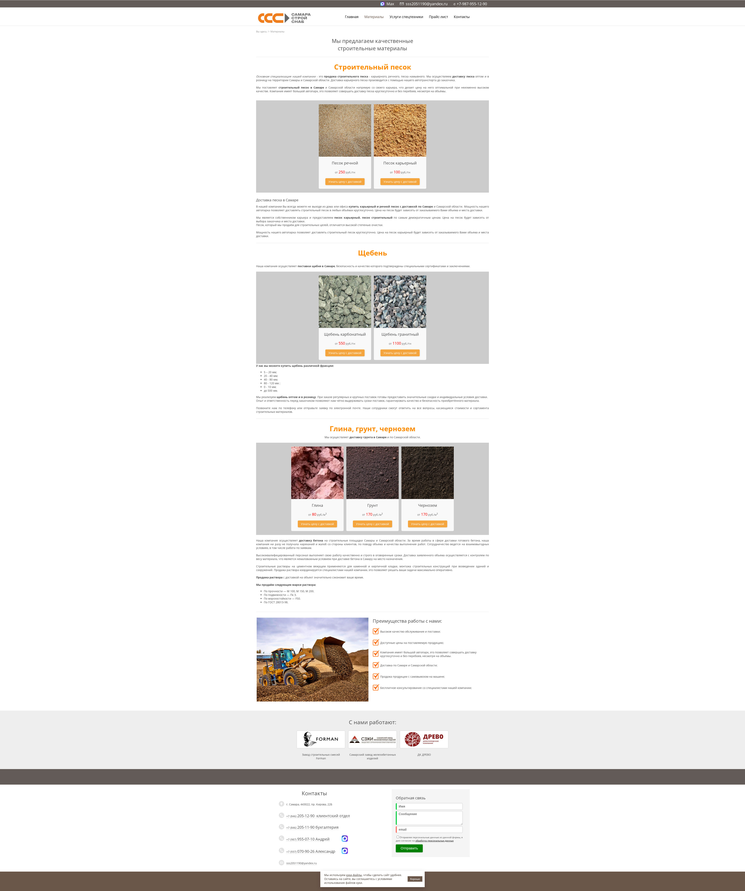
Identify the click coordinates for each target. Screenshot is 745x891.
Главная (352, 16)
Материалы (374, 16)
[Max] (345, 840)
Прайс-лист (438, 16)
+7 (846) (318, 816)
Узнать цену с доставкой (344, 181)
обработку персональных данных (434, 840)
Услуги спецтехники (406, 16)
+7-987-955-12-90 (472, 3)
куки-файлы (354, 875)
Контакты (462, 16)
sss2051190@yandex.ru (301, 863)
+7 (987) (308, 839)
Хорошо (415, 879)
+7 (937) (310, 852)
